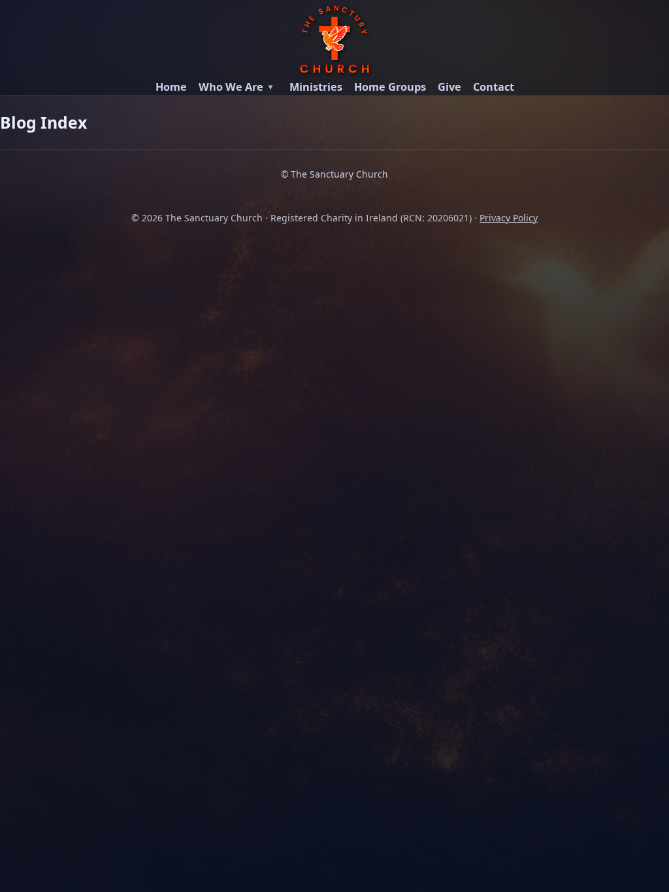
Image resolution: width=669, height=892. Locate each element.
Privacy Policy (509, 218)
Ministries (315, 87)
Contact (493, 87)
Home (171, 87)
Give (449, 87)
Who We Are (231, 87)
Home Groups (390, 87)
